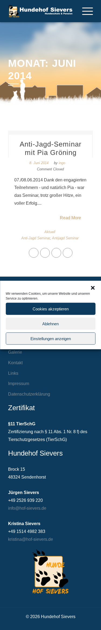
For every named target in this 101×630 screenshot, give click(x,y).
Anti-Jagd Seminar (35, 238)
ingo (62, 163)
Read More (70, 217)
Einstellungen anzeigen (50, 338)
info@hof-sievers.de (27, 508)
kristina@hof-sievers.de (30, 539)
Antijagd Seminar (65, 238)
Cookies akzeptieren (51, 308)
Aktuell (49, 232)
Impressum (18, 383)
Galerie (15, 352)
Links (13, 373)
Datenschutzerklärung (29, 394)
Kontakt (15, 362)
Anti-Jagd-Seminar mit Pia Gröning (51, 148)
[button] (92, 288)
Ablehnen (50, 323)
